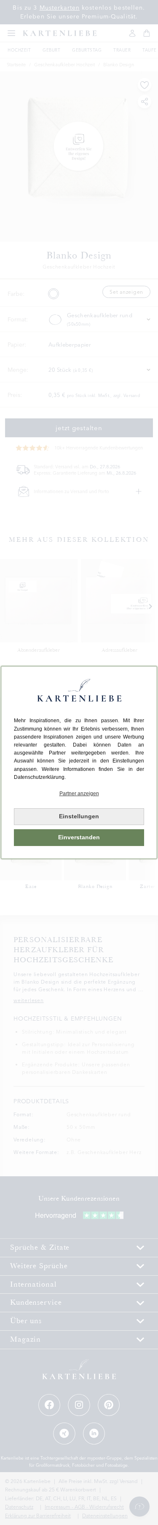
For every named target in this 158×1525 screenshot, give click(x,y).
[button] (79, 794)
